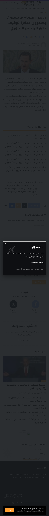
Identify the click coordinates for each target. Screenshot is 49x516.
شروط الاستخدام (24, 511)
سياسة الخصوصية (37, 511)
